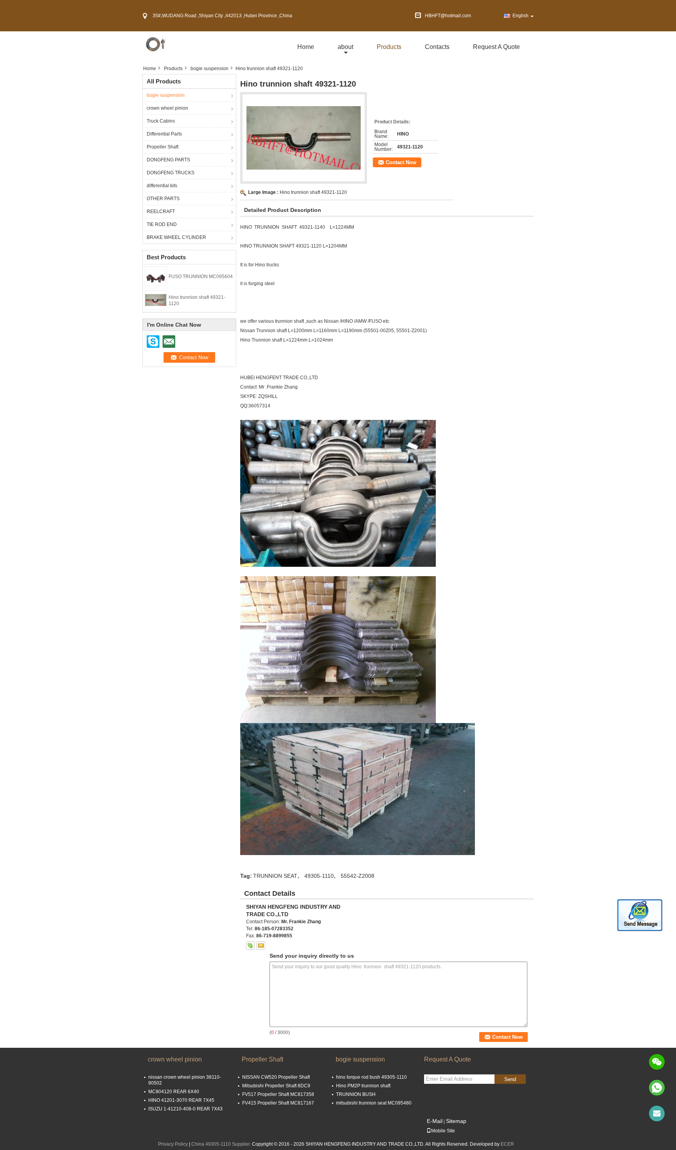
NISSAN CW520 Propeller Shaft (276, 1077)
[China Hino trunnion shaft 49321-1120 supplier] (304, 137)
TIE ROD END (162, 224)
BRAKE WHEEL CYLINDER (176, 237)
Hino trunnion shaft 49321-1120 (313, 192)
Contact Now (401, 162)
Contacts (437, 46)
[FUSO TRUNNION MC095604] (155, 275)
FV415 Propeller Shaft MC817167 (278, 1103)
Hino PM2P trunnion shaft (363, 1086)
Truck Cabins (161, 121)
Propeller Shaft (162, 147)
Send (510, 1079)
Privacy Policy (173, 1144)
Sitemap (456, 1121)
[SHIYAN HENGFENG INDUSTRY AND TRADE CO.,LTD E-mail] (261, 945)
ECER (507, 1144)
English (520, 15)
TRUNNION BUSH (356, 1094)
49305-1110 (319, 876)
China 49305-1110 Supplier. (221, 1144)
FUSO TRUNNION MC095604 (201, 276)
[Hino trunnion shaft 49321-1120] (155, 299)
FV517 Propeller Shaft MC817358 (278, 1094)
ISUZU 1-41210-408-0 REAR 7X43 (185, 1109)
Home (305, 46)
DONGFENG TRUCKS (170, 172)
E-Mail (434, 1121)
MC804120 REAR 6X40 (173, 1091)
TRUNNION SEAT (275, 876)
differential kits (162, 185)
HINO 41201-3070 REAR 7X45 (181, 1100)
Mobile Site (443, 1131)
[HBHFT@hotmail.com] (657, 1114)
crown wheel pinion (167, 108)
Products (389, 46)
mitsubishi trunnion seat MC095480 (374, 1103)
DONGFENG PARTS (168, 160)
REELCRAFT (161, 211)
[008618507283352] (657, 1088)
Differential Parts (164, 134)
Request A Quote (496, 46)
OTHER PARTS (163, 198)
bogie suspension (209, 68)
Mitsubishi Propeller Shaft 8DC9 (276, 1086)
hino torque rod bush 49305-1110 (371, 1077)
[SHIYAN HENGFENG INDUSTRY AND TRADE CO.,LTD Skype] (250, 945)
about (345, 46)
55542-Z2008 (357, 876)
